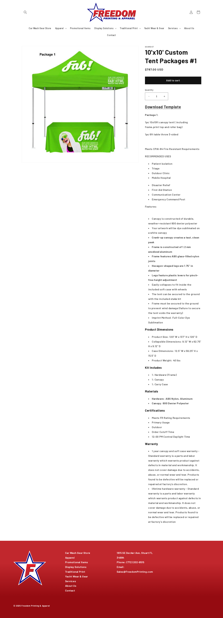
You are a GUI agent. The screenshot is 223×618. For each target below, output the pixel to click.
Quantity (149, 90)
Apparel (70, 557)
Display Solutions (76, 566)
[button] (25, 12)
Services (70, 581)
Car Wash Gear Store (77, 552)
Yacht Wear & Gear (76, 576)
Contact (70, 590)
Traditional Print (75, 571)
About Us (70, 585)
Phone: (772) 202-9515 (130, 562)
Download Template (163, 106)
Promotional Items (76, 562)
